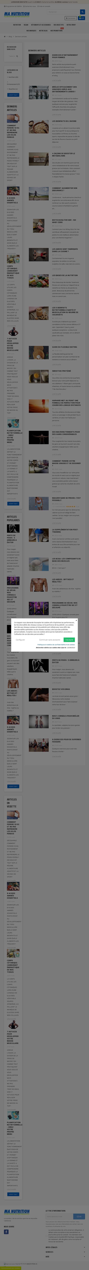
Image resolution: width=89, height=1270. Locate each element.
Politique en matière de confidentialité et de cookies (56, 644)
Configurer (20, 639)
